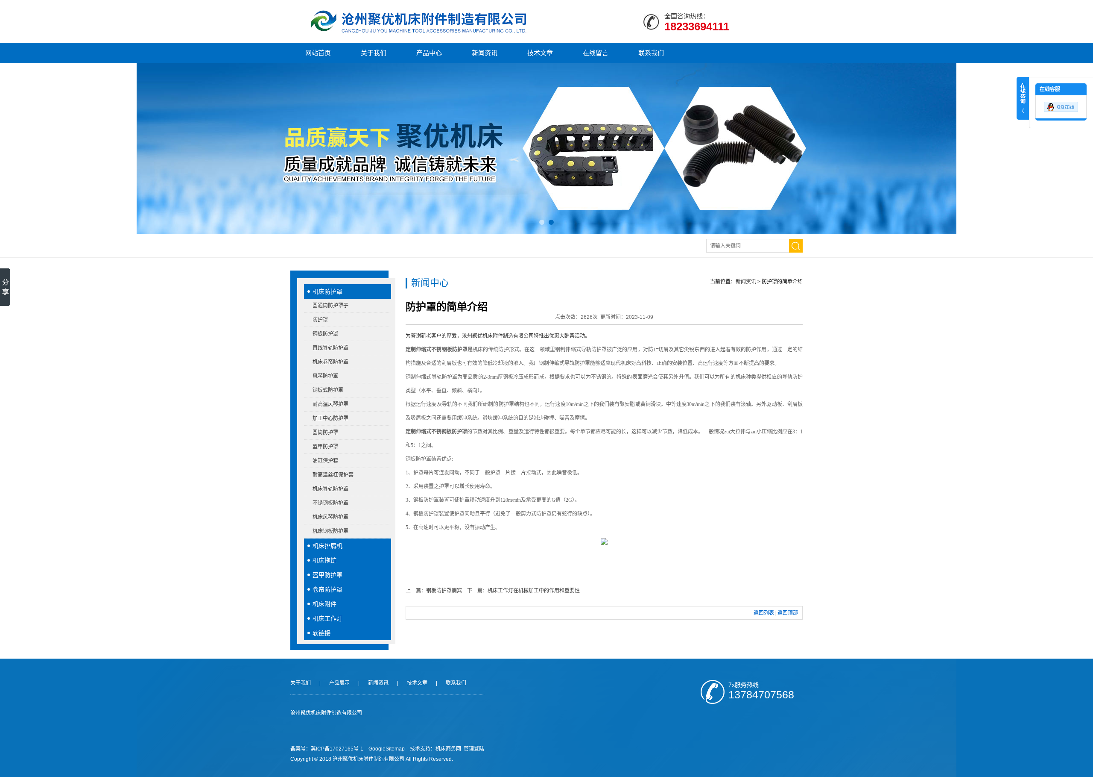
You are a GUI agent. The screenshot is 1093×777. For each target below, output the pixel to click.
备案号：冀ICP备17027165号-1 (326, 749)
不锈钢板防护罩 (330, 503)
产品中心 (429, 52)
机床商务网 (448, 749)
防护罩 (320, 320)
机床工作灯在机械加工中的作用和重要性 (534, 591)
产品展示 (339, 683)
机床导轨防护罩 (330, 489)
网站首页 (318, 52)
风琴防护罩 (325, 376)
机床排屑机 (327, 545)
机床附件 (324, 603)
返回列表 (764, 613)
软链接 (321, 633)
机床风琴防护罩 (330, 517)
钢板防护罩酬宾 (444, 591)
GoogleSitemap (386, 749)
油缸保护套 (325, 461)
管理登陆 (474, 749)
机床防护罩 (327, 291)
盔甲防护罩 (325, 447)
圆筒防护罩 (325, 433)
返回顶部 (787, 613)
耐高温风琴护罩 (330, 404)
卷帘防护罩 (327, 589)
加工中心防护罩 (330, 418)
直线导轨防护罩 (330, 348)
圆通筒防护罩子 (330, 306)
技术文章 (540, 52)
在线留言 (595, 52)
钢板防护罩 (325, 334)
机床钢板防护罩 (330, 531)
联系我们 (651, 52)
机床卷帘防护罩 (330, 362)
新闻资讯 (484, 52)
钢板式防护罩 (328, 390)
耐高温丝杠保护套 (333, 475)
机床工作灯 (327, 618)
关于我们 (373, 52)
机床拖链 (324, 560)
